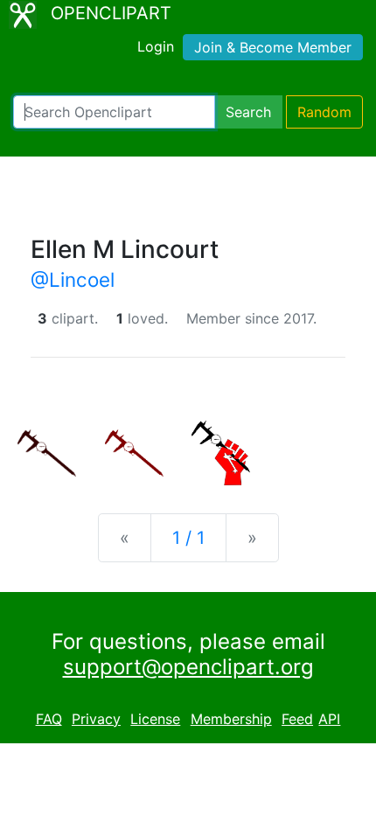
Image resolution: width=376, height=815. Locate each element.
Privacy (96, 719)
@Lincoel (73, 279)
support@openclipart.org (188, 666)
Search (248, 112)
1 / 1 (188, 537)
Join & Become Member (273, 47)
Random (324, 112)
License (155, 719)
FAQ (49, 719)
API (329, 719)
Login (155, 46)
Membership (231, 719)
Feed (297, 719)
